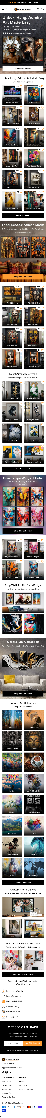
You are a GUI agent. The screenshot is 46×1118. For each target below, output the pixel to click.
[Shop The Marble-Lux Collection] (23, 668)
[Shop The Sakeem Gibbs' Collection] (23, 251)
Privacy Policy (35, 1050)
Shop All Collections (23, 883)
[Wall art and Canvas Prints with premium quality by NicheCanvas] (22, 10)
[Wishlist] (38, 9)
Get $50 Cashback (32, 1043)
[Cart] (42, 9)
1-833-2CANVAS (8, 1064)
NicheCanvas (18, 1103)
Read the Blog (23, 1085)
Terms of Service (27, 1050)
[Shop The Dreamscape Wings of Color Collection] (23, 505)
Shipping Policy (7, 1093)
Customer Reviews (25, 1089)
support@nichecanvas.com (12, 1068)
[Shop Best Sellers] (23, 43)
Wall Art (28, 944)
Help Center (6, 1081)
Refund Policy (7, 1089)
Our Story (21, 1081)
